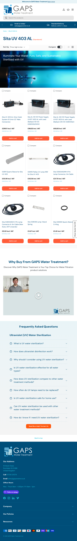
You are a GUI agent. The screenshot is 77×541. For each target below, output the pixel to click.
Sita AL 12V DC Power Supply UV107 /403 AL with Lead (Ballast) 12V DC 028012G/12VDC (38, 120)
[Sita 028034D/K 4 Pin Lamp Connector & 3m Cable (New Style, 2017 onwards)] (13, 208)
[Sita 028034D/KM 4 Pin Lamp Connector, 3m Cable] (64, 158)
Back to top (39, 438)
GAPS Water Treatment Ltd (15, 536)
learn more (51, 2)
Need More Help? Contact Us (38, 426)
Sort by (6, 47)
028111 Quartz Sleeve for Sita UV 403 (12, 173)
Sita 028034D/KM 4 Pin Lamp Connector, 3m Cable (63, 173)
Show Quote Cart (75, 229)
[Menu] (72, 9)
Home (5, 31)
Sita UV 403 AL (13, 31)
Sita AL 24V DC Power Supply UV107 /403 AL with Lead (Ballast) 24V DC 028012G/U (64, 119)
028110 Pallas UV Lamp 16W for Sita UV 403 (38, 173)
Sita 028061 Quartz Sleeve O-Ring (63, 223)
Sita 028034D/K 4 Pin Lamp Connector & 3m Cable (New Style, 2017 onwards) (12, 224)
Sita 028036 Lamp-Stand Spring (37, 223)
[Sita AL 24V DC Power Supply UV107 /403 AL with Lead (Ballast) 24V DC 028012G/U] (64, 103)
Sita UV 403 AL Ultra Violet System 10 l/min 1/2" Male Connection (12, 119)
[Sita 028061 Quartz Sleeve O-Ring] (64, 208)
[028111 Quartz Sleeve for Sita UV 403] (13, 158)
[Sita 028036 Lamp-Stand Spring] (38, 208)
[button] (68, 9)
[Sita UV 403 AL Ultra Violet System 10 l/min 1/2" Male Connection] (13, 103)
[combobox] (38, 18)
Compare (52, 47)
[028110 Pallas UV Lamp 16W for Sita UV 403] (38, 158)
